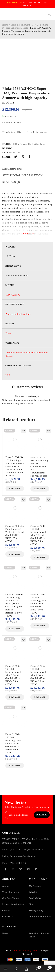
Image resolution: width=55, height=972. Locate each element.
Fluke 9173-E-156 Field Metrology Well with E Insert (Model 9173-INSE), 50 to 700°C (38, 603)
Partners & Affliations (13, 904)
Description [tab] (12, 168)
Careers (6, 910)
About (5, 886)
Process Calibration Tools (15, 28)
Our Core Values (10, 898)
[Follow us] (21, 869)
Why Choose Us (10, 892)
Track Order (35, 898)
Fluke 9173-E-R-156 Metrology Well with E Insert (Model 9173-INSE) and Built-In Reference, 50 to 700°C (15, 466)
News (5, 933)
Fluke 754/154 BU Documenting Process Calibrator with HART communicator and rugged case (39, 466)
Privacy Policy (36, 910)
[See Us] (13, 869)
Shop (31, 904)
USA (8, 375)
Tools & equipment (20, 25)
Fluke (8, 333)
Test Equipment (40, 25)
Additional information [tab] (22, 175)
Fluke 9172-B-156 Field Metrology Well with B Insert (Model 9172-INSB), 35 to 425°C (38, 535)
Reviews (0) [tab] (11, 182)
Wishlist (33, 892)
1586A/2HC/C (13, 295)
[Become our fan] (5, 869)
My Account (35, 886)
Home (5, 25)
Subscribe (41, 815)
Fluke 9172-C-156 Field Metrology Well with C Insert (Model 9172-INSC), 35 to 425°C (13, 675)
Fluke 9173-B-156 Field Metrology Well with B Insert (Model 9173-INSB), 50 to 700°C (13, 743)
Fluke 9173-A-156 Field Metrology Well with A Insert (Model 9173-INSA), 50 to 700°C (38, 675)
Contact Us (7, 916)
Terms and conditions (40, 916)
